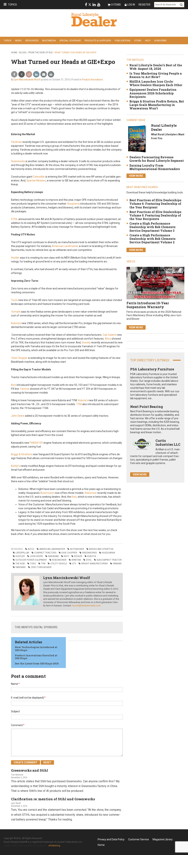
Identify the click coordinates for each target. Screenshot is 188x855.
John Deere (17, 415)
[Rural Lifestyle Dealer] (137, 138)
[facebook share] (14, 74)
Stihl (89, 560)
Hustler (15, 257)
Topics (12, 4)
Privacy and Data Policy (111, 839)
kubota (91, 556)
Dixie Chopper (20, 357)
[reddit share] (29, 74)
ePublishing (54, 845)
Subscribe (160, 40)
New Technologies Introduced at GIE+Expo (36, 648)
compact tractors (45, 552)
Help (148, 40)
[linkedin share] (36, 74)
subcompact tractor (109, 560)
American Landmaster (65, 246)
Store (137, 40)
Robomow (91, 492)
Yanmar (24, 388)
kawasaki (53, 556)
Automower (47, 492)
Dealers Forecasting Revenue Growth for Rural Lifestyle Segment (156, 159)
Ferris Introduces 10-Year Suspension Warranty (147, 305)
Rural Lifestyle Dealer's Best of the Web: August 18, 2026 (155, 67)
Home (14, 52)
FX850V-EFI (36, 442)
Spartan (76, 560)
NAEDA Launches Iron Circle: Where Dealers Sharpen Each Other (155, 83)
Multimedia (49, 40)
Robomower (59, 560)
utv (74, 563)
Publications (123, 40)
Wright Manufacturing (94, 563)
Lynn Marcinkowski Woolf (27, 79)
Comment (17, 725)
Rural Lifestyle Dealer (164, 127)
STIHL (14, 219)
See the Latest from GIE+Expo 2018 (37, 663)
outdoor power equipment (31, 560)
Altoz (108, 338)
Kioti (13, 384)
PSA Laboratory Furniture (152, 369)
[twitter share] (21, 74)
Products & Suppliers (98, 40)
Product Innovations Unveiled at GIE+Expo (36, 657)
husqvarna (108, 552)
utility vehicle (58, 563)
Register (144, 4)
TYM (79, 404)
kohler (78, 556)
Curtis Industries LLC (168, 442)
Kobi (74, 496)
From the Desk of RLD (40, 52)
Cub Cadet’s (109, 334)
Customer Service (138, 839)
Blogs (22, 52)
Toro (33, 563)
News (18, 40)
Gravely (85, 342)
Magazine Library (163, 839)
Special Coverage (70, 40)
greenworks (89, 552)
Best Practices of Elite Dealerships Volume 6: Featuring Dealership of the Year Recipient (155, 203)
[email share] (43, 74)
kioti (66, 556)
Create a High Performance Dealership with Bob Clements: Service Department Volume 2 (152, 238)
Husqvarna (73, 203)
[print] (51, 74)
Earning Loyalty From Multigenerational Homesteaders (154, 167)
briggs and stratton (101, 549)
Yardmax (16, 141)
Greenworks (18, 161)
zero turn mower (41, 567)
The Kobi (20, 563)
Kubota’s (16, 323)
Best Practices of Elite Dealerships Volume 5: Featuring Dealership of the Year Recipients (155, 215)
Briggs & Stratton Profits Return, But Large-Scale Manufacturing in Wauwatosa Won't (156, 104)
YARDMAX (20, 567)
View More (136, 175)
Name (15, 683)
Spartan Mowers (36, 180)
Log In (131, 4)
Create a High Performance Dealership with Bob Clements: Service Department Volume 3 (152, 226)
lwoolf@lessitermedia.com (86, 605)
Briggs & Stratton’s (21, 454)
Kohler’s (15, 465)
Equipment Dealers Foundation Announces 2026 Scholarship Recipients (152, 93)
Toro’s (14, 300)
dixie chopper (69, 552)
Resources (32, 40)
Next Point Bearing (146, 406)
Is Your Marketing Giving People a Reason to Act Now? (155, 75)
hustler (20, 556)
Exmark (16, 311)
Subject (15, 711)
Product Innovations (92, 79)
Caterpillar (39, 176)
